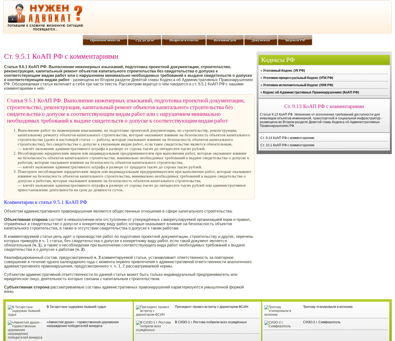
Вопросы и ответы (183, 40)
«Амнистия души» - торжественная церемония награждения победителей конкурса (83, 324)
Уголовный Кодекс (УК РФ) (284, 70)
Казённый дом (225, 40)
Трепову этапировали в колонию (328, 307)
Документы (261, 40)
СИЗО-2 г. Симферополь (321, 322)
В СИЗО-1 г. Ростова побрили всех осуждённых (211, 322)
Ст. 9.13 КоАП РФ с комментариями (324, 106)
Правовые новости (105, 40)
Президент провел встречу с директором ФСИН (211, 307)
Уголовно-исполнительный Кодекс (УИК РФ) (298, 85)
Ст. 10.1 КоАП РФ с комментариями (287, 145)
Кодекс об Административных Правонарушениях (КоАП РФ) (311, 92)
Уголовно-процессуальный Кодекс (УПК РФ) (298, 78)
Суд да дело (144, 40)
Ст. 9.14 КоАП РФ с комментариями (287, 138)
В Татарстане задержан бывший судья (76, 307)
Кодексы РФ (295, 40)
